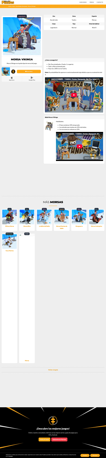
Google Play (32, 80)
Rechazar (95, 455)
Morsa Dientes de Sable (61, 227)
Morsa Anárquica (96, 226)
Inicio (9, 6)
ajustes (11, 456)
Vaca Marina (10, 251)
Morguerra (79, 226)
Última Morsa (9, 226)
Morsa (27, 360)
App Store (11, 80)
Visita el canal (44, 439)
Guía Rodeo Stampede (21, 6)
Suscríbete (30, 71)
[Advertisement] (74, 44)
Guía (13, 6)
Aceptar (85, 455)
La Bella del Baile (44, 226)
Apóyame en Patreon (59, 439)
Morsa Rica (26, 226)
